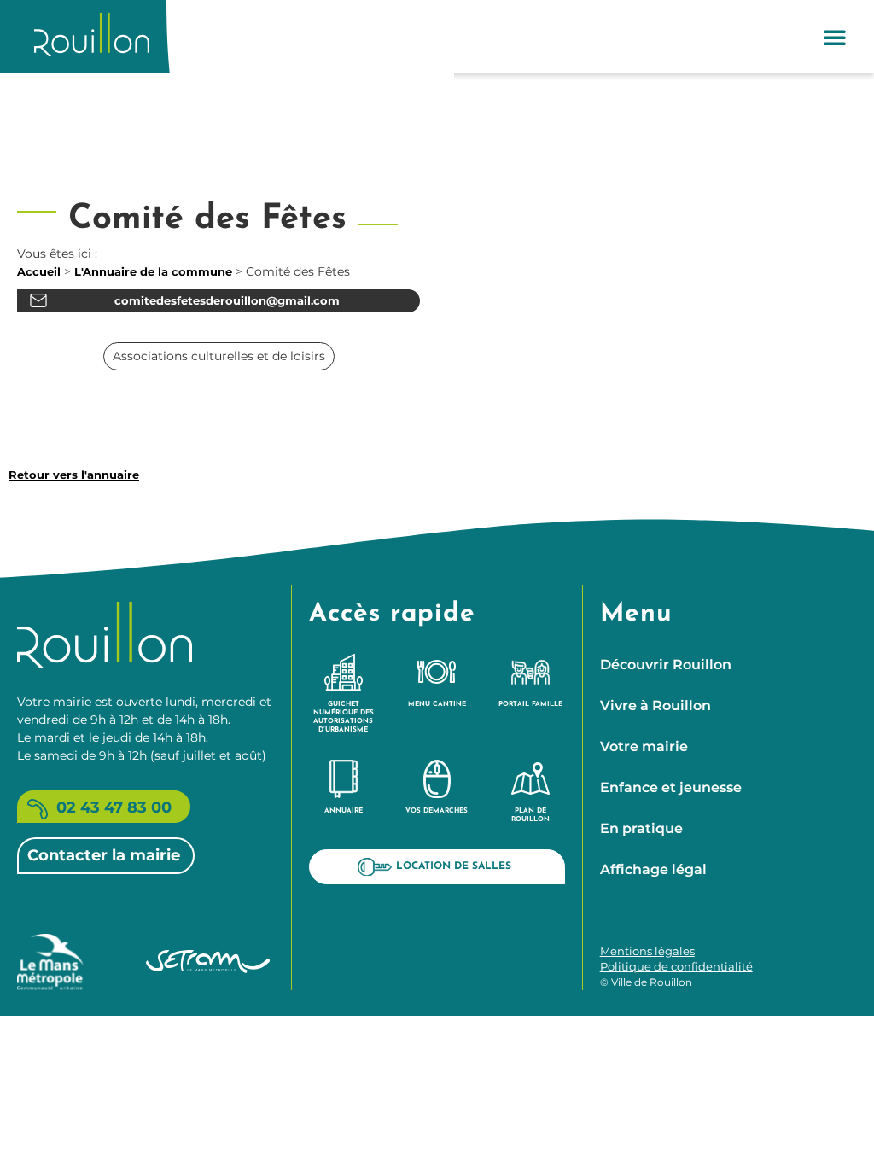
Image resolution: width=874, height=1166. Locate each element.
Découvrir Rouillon (665, 664)
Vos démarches (436, 810)
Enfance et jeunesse (671, 787)
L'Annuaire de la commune (153, 271)
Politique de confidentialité (676, 966)
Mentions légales (647, 951)
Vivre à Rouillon (655, 705)
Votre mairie (644, 746)
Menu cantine (437, 704)
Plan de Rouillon (530, 815)
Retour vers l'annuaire (74, 474)
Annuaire (343, 810)
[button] (835, 37)
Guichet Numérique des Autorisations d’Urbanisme (343, 717)
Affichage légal (653, 869)
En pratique (641, 828)
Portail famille (530, 704)
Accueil (39, 271)
